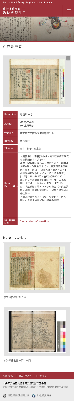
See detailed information (34, 221)
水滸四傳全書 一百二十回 (17, 360)
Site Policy (25, 375)
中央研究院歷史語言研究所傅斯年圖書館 (24, 383)
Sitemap (41, 375)
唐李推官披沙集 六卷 (15, 297)
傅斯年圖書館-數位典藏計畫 (15, 10)
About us (8, 375)
